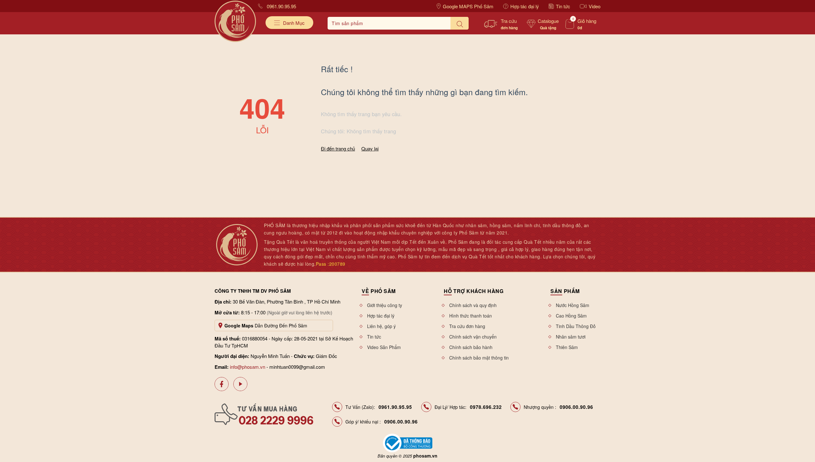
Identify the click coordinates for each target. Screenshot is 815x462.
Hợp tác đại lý (524, 6)
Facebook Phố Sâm (222, 384)
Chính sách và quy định (473, 305)
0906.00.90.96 (576, 406)
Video (594, 6)
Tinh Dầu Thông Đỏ (576, 326)
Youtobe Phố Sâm (240, 384)
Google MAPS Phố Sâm (468, 6)
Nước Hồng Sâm (572, 305)
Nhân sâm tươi (570, 336)
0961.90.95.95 (281, 6)
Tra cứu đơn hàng (467, 326)
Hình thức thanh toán (470, 315)
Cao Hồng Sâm (571, 315)
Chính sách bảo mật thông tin (479, 357)
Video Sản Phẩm (384, 347)
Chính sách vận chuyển (473, 336)
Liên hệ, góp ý (381, 326)
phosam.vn (425, 455)
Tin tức (563, 6)
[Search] (459, 23)
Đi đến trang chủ (338, 148)
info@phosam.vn (247, 366)
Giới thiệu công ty (384, 305)
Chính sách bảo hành (471, 347)
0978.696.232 (486, 406)
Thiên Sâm (567, 347)
